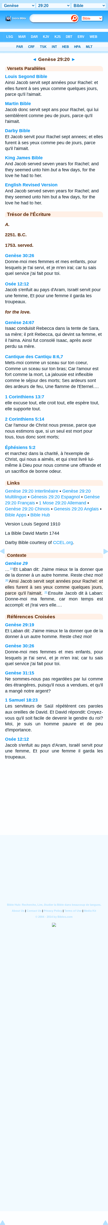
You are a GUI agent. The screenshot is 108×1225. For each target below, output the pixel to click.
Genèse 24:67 (19, 322)
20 (6, 580)
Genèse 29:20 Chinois (27, 508)
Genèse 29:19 (19, 624)
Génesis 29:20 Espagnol (55, 496)
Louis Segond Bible (26, 76)
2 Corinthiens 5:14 (24, 419)
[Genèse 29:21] (101, 562)
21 (45, 592)
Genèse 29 (16, 563)
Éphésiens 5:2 (20, 447)
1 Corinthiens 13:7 (24, 396)
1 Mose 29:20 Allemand (62, 502)
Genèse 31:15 (19, 672)
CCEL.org (63, 542)
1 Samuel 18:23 (21, 700)
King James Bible (24, 157)
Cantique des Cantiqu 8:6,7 (34, 356)
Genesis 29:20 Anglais (76, 508)
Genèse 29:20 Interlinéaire (31, 491)
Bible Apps (15, 514)
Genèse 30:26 (19, 255)
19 (11, 568)
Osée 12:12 (17, 283)
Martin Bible (18, 103)
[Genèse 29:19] (6, 562)
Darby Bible (17, 130)
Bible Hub (40, 514)
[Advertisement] (54, 804)
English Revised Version (31, 184)
